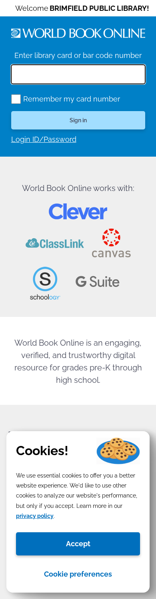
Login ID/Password (43, 139)
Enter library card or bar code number (78, 55)
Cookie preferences (78, 574)
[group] (16, 99)
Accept (78, 543)
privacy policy (35, 516)
